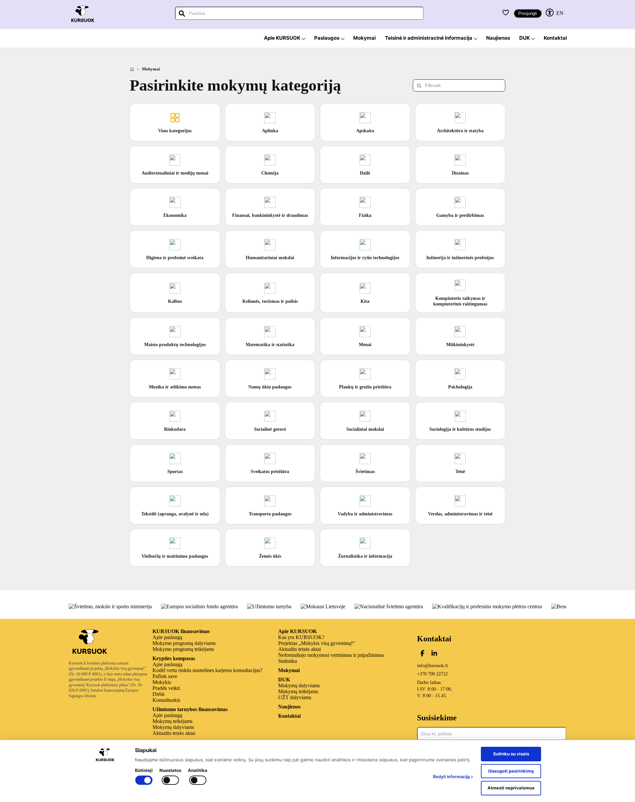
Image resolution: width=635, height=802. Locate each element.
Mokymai (289, 670)
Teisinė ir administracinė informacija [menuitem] (428, 38)
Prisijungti (527, 13)
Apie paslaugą (167, 637)
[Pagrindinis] (132, 69)
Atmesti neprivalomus (510, 787)
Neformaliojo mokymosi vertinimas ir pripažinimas (331, 655)
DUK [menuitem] (524, 38)
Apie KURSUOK (297, 631)
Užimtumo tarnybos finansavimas (190, 709)
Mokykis (161, 682)
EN (560, 13)
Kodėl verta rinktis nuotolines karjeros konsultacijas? (207, 670)
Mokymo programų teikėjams (183, 649)
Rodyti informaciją (453, 776)
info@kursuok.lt (432, 665)
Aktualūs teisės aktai (173, 733)
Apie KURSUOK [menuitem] (282, 38)
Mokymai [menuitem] (364, 38)
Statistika (287, 661)
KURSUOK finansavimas (181, 631)
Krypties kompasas (173, 658)
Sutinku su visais (511, 753)
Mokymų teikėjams (172, 721)
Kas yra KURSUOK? (301, 637)
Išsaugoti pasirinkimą (511, 771)
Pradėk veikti (166, 688)
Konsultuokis (166, 700)
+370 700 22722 (432, 673)
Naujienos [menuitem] (498, 38)
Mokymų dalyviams (173, 727)
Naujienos (289, 706)
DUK (284, 679)
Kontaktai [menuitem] (555, 38)
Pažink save (164, 676)
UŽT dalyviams (294, 697)
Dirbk (158, 694)
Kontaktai (289, 716)
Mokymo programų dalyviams (184, 643)
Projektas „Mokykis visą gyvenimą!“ (316, 643)
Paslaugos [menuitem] (326, 38)
